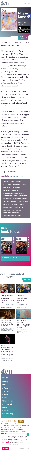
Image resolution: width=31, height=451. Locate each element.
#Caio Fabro (24, 185)
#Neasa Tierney (6, 210)
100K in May (5, 391)
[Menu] (29, 3)
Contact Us (5, 411)
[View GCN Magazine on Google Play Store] (24, 32)
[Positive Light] (21, 245)
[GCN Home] (5, 3)
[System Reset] (6, 245)
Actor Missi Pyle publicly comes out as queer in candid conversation (7, 323)
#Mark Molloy (6, 204)
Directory (5, 394)
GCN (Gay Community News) (10, 432)
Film (12, 304)
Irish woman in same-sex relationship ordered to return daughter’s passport (23, 324)
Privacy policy (5, 442)
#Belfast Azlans (7, 185)
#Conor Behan (6, 187)
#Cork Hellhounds (15, 187)
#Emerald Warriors (8, 193)
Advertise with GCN (7, 404)
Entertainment (5, 304)
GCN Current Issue (7, 401)
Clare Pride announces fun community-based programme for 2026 (22, 298)
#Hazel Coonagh (7, 199)
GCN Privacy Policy (7, 414)
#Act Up (12, 182)
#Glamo (15, 196)
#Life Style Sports (23, 201)
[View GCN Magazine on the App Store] (24, 29)
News (7, 306)
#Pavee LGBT (19, 210)
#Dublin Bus (15, 190)
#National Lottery (18, 207)
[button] (29, 16)
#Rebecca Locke (7, 213)
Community (20, 304)
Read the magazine (10, 176)
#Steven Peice (15, 213)
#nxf (13, 210)
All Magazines (6, 388)
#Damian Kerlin (6, 190)
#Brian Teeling (16, 185)
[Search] (25, 3)
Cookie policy (19, 441)
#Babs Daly (18, 182)
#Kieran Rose (14, 201)
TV (6, 330)
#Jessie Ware (6, 201)
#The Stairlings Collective (9, 216)
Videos (3, 360)
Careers (4, 407)
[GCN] (7, 373)
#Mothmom (14, 204)
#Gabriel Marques (7, 196)
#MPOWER (21, 204)
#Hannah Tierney (23, 196)
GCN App (4, 398)
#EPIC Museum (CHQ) (19, 193)
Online (7, 329)
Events (26, 304)
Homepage (5, 382)
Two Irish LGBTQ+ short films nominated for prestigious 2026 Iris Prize (7, 298)
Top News (23, 331)
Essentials (5, 377)
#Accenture (6, 182)
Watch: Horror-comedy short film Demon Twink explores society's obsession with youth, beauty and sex (7, 351)
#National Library (7, 207)
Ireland (3, 306)
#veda (19, 216)
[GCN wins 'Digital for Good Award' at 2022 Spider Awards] (8, 421)
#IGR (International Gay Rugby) (19, 199)
